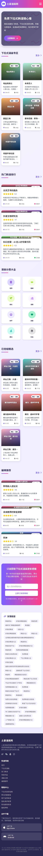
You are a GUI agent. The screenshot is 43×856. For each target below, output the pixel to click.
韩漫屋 (27, 625)
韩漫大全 (24, 633)
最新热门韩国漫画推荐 (12, 625)
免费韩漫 (25, 654)
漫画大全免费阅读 (25, 716)
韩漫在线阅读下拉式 (12, 691)
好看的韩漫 (9, 629)
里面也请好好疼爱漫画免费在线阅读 (17, 666)
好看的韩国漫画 (21, 621)
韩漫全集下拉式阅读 (30, 679)
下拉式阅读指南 (7, 792)
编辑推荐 (4, 781)
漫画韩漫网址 (9, 724)
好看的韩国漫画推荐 (12, 679)
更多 (38, 55)
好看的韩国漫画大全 (26, 646)
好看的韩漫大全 (10, 642)
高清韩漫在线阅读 (11, 703)
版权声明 (4, 808)
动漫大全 (21, 629)
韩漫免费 (34, 621)
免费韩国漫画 (9, 707)
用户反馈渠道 (6, 798)
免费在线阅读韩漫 (11, 699)
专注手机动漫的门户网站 (13, 683)
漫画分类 (4, 778)
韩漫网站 (8, 621)
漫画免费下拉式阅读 (23, 670)
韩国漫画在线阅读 (21, 674)
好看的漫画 (9, 662)
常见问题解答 (6, 795)
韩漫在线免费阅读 (11, 654)
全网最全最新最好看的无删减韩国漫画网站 (19, 637)
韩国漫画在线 (31, 683)
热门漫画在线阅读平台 (12, 712)
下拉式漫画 (5, 768)
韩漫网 (7, 674)
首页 (3, 765)
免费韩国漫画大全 (11, 687)
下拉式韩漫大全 (26, 658)
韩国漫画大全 (9, 716)
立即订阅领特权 (21, 593)
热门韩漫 (4, 771)
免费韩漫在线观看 (28, 699)
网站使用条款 (6, 804)
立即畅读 (11, 38)
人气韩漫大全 (9, 720)
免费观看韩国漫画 (22, 650)
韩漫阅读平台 (9, 646)
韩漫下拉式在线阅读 (29, 703)
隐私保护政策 (6, 801)
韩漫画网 (19, 695)
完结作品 (4, 775)
